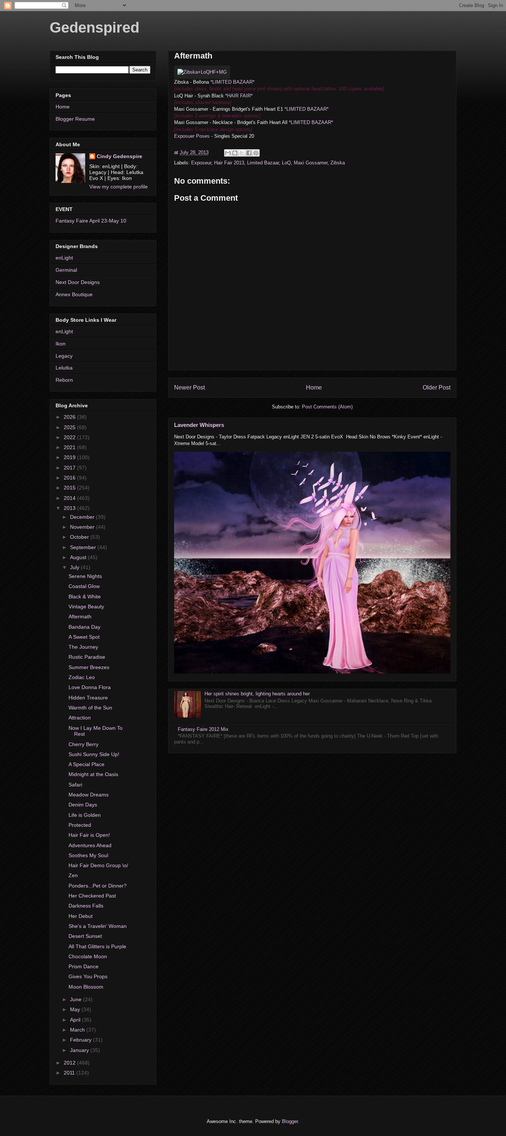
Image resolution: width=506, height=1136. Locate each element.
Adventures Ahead (90, 845)
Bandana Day (84, 627)
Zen (73, 875)
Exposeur (201, 163)
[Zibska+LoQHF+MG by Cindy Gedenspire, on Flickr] (202, 72)
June (76, 999)
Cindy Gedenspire (119, 156)
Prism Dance (84, 966)
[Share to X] (242, 153)
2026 (70, 417)
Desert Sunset (85, 936)
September (83, 547)
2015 (70, 488)
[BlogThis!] (235, 153)
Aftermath (80, 616)
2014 (70, 498)
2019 (70, 457)
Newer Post (189, 387)
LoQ (286, 163)
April (76, 1020)
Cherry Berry (84, 744)
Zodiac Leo (82, 677)
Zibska (337, 163)
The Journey (83, 647)
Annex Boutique (74, 294)
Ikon (61, 344)
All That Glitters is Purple (97, 946)
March (78, 1030)
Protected (80, 825)
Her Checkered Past (92, 896)
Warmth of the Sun (90, 708)
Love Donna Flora (90, 687)
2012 (70, 1063)
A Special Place (86, 764)
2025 (70, 427)
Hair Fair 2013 (229, 163)
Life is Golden (85, 815)
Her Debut (81, 916)
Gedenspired (94, 27)
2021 (70, 447)
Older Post (436, 387)
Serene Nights (85, 576)
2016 (70, 478)
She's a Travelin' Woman (98, 926)
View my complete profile (118, 187)
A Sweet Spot (84, 637)
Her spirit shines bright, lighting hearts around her (257, 693)
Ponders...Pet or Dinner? (98, 886)
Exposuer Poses (192, 136)
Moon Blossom (86, 987)
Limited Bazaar (263, 163)
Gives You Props (88, 976)
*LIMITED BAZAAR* (232, 82)
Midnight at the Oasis (93, 774)
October (80, 537)
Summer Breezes (89, 667)
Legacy (64, 356)
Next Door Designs (78, 282)
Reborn (64, 380)
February (81, 1040)
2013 (70, 508)
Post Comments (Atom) (327, 407)
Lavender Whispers (199, 425)
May (75, 1009)
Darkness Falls (86, 906)
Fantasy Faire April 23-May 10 (91, 221)
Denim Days (83, 805)
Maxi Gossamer (310, 163)
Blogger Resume (75, 119)
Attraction (80, 718)
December (83, 517)
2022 (70, 437)
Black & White (85, 596)
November (83, 527)
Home (314, 387)
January (80, 1050)
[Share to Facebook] (249, 153)
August (79, 557)
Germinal (66, 270)
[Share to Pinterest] (256, 153)
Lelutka (64, 368)
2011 (70, 1073)
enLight (64, 258)
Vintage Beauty (86, 606)
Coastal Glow (84, 586)
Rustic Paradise (87, 657)
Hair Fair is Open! (89, 835)
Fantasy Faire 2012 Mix (203, 729)
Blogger (290, 1121)
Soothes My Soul (88, 855)
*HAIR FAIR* (239, 95)
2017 (70, 468)
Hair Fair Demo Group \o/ (98, 865)
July (75, 567)
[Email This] (228, 153)
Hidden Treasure (88, 698)
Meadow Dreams (89, 795)
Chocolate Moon (88, 956)
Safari (75, 785)
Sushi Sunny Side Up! (94, 754)
